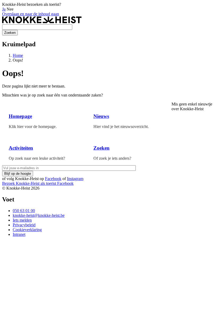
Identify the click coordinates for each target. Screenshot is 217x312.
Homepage (20, 116)
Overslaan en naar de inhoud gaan (30, 14)
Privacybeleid (24, 225)
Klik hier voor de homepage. (33, 126)
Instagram (75, 178)
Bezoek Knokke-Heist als (29, 183)
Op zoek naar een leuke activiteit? (37, 158)
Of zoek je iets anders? (112, 158)
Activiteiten (21, 148)
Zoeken (101, 148)
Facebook (53, 178)
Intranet (19, 234)
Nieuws (101, 116)
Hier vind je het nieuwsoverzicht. (121, 126)
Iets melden (22, 220)
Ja (4, 9)
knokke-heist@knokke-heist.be (39, 215)
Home (18, 55)
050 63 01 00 (24, 210)
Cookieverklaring (27, 229)
